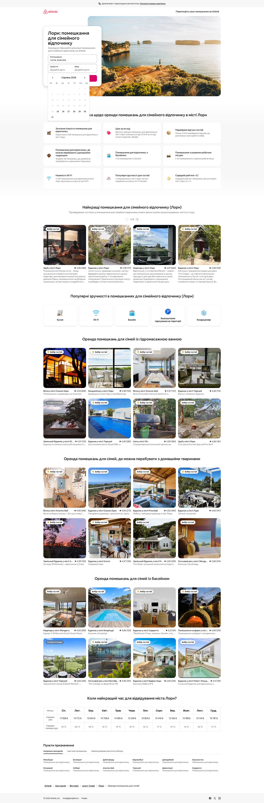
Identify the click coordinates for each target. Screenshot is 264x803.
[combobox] (72, 60)
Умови (84, 798)
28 (74, 111)
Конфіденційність (71, 798)
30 (85, 111)
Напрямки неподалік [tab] (53, 751)
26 (63, 111)
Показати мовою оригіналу (153, 3)
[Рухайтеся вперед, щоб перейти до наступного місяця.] (85, 77)
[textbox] (60, 69)
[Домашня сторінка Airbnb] (50, 11)
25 (58, 111)
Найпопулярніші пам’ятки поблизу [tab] (107, 751)
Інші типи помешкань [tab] (77, 751)
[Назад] (127, 219)
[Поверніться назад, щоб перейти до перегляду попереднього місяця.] (53, 77)
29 (79, 111)
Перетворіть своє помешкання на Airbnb (197, 11)
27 (68, 111)
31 (52, 117)
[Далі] (137, 219)
